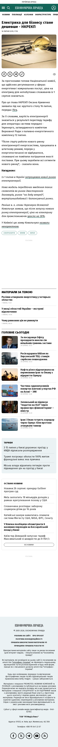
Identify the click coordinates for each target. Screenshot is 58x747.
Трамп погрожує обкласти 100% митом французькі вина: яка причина (26, 458)
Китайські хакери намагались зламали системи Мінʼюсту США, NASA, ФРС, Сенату (28, 517)
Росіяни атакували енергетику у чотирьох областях (26, 298)
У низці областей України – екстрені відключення (22, 310)
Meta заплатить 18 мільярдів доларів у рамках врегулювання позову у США (26, 499)
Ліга (14, 109)
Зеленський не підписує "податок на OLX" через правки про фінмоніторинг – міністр (37, 406)
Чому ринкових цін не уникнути (20, 320)
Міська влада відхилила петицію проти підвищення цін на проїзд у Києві (27, 467)
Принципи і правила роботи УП (29, 646)
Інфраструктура (43, 14)
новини (6, 14)
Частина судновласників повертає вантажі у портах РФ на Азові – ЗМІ (38, 388)
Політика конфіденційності (29, 639)
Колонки (28, 14)
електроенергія (9, 233)
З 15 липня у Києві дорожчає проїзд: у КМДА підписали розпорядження (26, 449)
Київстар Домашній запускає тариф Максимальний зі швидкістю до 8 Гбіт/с (27, 537)
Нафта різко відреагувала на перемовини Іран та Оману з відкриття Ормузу (37, 372)
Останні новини (13, 483)
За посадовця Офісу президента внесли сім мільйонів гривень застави (36, 340)
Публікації (17, 14)
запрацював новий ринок (40, 177)
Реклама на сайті (22, 636)
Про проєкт (38, 636)
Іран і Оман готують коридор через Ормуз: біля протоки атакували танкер (37, 422)
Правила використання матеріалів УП (29, 642)
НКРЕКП (32, 233)
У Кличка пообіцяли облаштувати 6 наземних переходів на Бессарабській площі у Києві (26, 527)
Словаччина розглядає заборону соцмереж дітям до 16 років (23, 508)
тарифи (22, 233)
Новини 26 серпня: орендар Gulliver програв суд (25, 490)
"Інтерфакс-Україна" (21, 662)
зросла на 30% (36, 216)
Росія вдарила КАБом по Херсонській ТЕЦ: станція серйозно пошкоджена (35, 356)
